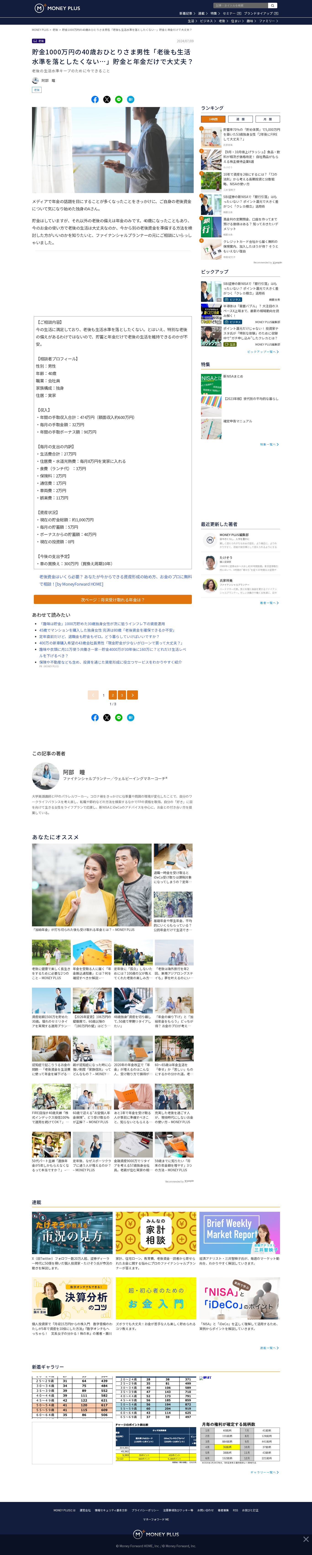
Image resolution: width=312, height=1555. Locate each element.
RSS (235, 1510)
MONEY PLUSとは (65, 1510)
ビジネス (206, 21)
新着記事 (186, 13)
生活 (191, 21)
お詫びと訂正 (250, 1510)
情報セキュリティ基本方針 (111, 1510)
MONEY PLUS (40, 30)
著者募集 (223, 1510)
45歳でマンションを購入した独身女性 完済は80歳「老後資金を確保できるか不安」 (107, 630)
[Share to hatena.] (130, 99)
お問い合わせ (205, 1510)
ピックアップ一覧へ (261, 352)
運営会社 (85, 1510)
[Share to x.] (107, 99)
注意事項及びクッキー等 (178, 1510)
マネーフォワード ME (156, 1519)
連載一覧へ (268, 1348)
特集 (214, 13)
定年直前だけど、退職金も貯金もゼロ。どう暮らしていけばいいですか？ (99, 636)
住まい (236, 21)
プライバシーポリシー (145, 1510)
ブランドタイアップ (260, 13)
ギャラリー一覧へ (263, 1472)
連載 (201, 13)
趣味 (250, 21)
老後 (222, 21)
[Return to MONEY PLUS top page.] (57, 8)
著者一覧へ (268, 603)
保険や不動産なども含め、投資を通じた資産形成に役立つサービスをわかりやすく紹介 (110, 662)
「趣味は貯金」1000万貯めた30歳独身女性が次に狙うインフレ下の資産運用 (102, 623)
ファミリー (267, 21)
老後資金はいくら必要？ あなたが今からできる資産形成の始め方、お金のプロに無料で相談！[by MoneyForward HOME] (115, 580)
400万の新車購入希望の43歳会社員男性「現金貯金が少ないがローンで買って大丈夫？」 (111, 643)
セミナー (231, 13)
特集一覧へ (268, 444)
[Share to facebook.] (95, 99)
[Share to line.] (118, 99)
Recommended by (174, 1181)
